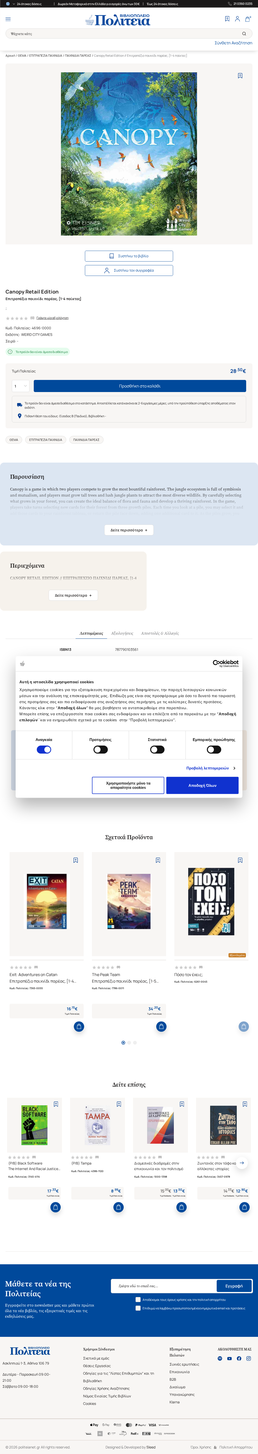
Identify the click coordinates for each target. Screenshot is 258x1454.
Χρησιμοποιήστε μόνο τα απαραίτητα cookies (128, 785)
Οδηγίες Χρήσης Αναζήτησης (106, 1388)
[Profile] (237, 19)
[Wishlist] (227, 19)
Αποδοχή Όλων (202, 785)
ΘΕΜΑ (22, 55)
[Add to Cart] (79, 1026)
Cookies (89, 1403)
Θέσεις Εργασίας (97, 1365)
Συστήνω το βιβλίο (133, 255)
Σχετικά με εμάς (96, 1358)
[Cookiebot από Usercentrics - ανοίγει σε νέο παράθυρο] (217, 663)
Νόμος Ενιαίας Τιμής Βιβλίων (107, 1396)
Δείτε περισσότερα (129, 530)
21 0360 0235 (243, 4)
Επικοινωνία (180, 1371)
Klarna (175, 1402)
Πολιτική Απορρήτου (235, 1447)
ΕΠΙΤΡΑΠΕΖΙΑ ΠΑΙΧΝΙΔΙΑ (45, 55)
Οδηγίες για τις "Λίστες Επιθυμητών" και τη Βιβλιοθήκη (118, 1377)
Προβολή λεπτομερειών (207, 768)
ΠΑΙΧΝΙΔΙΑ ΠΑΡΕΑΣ (78, 55)
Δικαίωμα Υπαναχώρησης (182, 1390)
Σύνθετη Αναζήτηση (233, 43)
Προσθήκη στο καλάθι (140, 386)
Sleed (150, 1447)
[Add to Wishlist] (240, 76)
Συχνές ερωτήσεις (184, 1364)
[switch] (100, 750)
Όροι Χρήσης (200, 1447)
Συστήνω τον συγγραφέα (134, 270)
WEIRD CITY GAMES (36, 334)
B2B (173, 1379)
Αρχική (10, 55)
